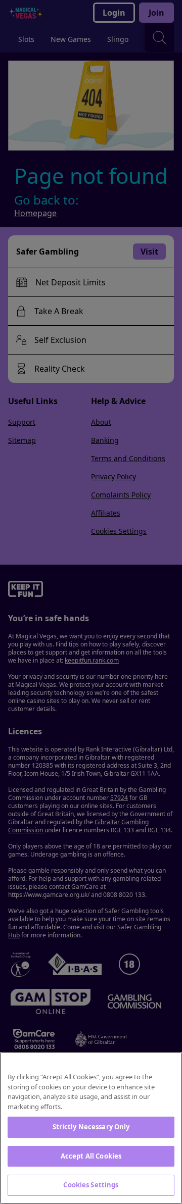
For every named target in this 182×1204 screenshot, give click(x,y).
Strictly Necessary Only (91, 1126)
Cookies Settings (90, 1184)
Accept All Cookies (91, 1156)
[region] (91, 1128)
